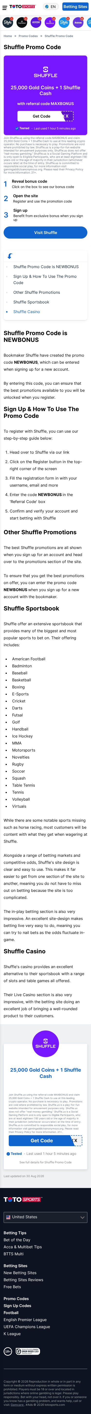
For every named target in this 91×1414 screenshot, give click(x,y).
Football (11, 1312)
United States (24, 1216)
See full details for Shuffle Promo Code (45, 1162)
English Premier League (25, 1319)
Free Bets (12, 1286)
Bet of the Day (17, 1239)
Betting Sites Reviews (23, 1279)
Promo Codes (16, 1298)
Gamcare (17, 1404)
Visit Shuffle (45, 232)
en (53, 6)
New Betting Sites (20, 1272)
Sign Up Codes (17, 1305)
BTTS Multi (14, 1253)
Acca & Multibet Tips (23, 1246)
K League (12, 1333)
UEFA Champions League (27, 1326)
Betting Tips (15, 1232)
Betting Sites (15, 1265)
